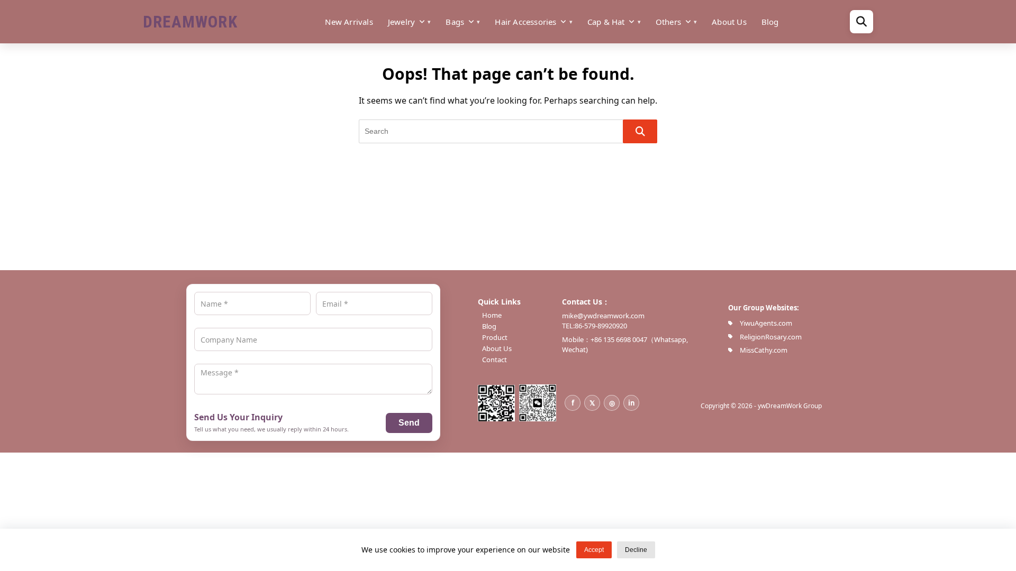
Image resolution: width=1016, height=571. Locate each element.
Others (668, 21)
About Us (729, 21)
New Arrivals (349, 21)
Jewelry (401, 21)
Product (494, 337)
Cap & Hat (606, 21)
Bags (455, 21)
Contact (494, 359)
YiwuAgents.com (766, 323)
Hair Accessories (525, 21)
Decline (636, 550)
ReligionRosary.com (771, 337)
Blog (770, 21)
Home (492, 315)
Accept (594, 550)
